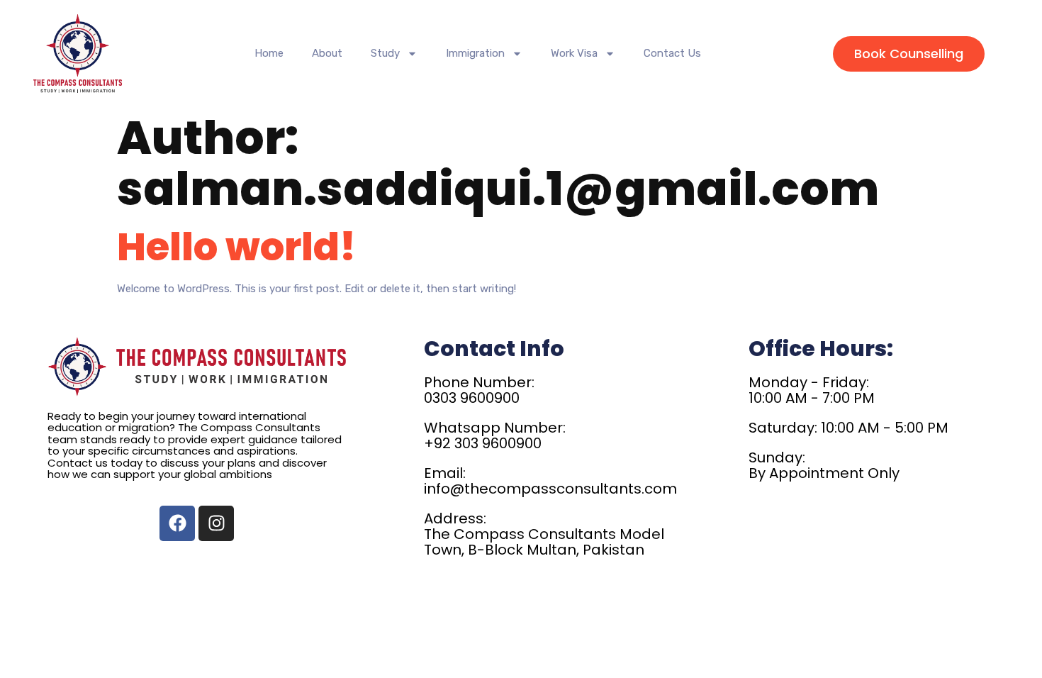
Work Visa (574, 53)
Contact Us (672, 53)
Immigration (475, 53)
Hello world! (236, 246)
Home (269, 53)
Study (385, 53)
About (327, 53)
